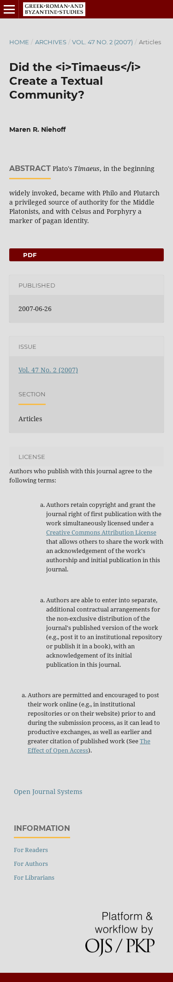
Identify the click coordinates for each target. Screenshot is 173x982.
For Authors (31, 863)
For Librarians (34, 877)
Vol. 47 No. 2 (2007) (102, 42)
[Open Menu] (9, 9)
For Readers (31, 850)
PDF (28, 255)
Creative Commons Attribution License (101, 532)
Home (19, 42)
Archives (50, 42)
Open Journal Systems (48, 791)
